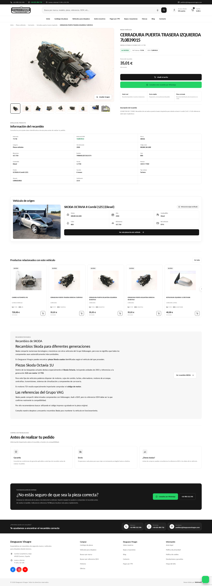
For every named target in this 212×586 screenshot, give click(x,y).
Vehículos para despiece (81, 19)
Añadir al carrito (162, 77)
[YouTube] (25, 569)
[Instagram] (19, 569)
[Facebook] (12, 569)
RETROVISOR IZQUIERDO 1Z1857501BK (178, 297)
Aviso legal (169, 545)
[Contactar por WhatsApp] (205, 579)
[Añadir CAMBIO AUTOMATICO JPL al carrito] (43, 313)
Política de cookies (172, 554)
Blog (153, 19)
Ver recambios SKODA (183, 375)
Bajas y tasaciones (131, 19)
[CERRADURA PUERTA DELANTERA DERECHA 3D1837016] (144, 280)
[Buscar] (164, 10)
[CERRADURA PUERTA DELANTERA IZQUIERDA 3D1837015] (106, 280)
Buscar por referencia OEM (89, 559)
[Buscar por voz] (157, 10)
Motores (83, 564)
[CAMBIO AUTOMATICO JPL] (29, 280)
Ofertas (82, 568)
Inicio (48, 19)
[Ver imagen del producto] (15, 108)
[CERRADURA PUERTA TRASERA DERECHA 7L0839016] (67, 280)
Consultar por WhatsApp (167, 497)
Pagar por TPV (115, 19)
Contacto (162, 19)
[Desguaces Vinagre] (21, 10)
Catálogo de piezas (61, 19)
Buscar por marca (86, 554)
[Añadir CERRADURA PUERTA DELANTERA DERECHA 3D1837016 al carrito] (158, 313)
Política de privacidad (173, 550)
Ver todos (197, 260)
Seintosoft (198, 582)
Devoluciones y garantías (174, 559)
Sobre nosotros (99, 19)
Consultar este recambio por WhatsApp (162, 85)
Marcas (144, 19)
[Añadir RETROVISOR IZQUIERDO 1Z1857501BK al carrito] (197, 313)
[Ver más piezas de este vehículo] (37, 222)
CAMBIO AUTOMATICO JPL (20, 297)
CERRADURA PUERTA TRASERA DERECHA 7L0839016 (66, 297)
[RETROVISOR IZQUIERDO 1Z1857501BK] (183, 280)
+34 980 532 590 (187, 497)
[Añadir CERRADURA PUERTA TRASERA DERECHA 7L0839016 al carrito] (81, 313)
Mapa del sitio (171, 564)
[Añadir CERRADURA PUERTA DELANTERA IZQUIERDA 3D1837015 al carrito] (120, 313)
